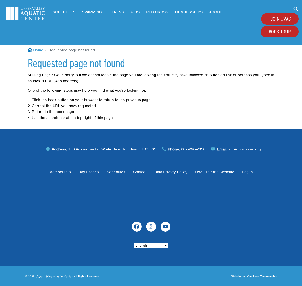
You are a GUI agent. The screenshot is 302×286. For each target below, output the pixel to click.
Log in (247, 171)
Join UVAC (281, 18)
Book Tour (280, 31)
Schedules (64, 12)
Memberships (189, 12)
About (215, 12)
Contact (140, 171)
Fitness (116, 12)
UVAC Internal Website (214, 171)
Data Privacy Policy (170, 171)
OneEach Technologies (262, 276)
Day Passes (88, 171)
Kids (135, 12)
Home (38, 50)
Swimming (92, 12)
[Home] (25, 13)
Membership (60, 171)
